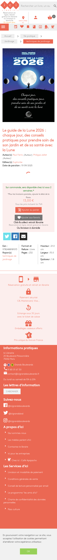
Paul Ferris (18, 155)
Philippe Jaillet (40, 155)
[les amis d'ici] (46, 28)
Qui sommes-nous (17, 433)
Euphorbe (17, 162)
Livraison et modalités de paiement (25, 472)
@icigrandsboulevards (18, 406)
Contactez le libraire (18, 447)
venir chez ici (23, 20)
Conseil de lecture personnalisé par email (28, 486)
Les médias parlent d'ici (19, 440)
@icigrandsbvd (15, 414)
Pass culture (14, 509)
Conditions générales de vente (23, 479)
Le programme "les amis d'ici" (23, 493)
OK (28, 551)
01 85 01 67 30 (12, 370)
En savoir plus (9, 17)
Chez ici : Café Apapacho (24, 460)
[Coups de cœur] (22, 27)
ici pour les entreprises (19, 454)
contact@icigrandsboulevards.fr (21, 374)
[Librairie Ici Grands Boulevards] (10, 10)
